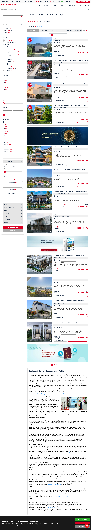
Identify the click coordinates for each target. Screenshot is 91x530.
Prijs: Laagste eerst (68, 30)
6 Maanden (7, 144)
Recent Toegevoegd (33, 30)
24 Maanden (8, 154)
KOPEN (39, 5)
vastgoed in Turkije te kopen (59, 460)
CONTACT (87, 5)
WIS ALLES (39, 26)
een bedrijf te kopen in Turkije (71, 452)
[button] (51, 46)
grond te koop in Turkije (53, 452)
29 (63, 34)
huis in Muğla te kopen (63, 496)
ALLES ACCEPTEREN (82, 519)
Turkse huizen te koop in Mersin (52, 507)
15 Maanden (8, 149)
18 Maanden (8, 151)
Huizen (15, 9)
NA (4, 166)
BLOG (80, 5)
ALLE (9, 40)
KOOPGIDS (61, 5)
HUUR (54, 5)
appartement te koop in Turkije (70, 412)
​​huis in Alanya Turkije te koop (54, 484)
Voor (14, 166)
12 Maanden (8, 147)
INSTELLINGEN (82, 526)
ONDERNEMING (71, 5)
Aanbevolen (44, 30)
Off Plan (7, 164)
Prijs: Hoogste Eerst (56, 30)
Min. (3, 98)
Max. (14, 98)
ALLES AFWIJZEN (82, 523)
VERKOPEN (46, 5)
